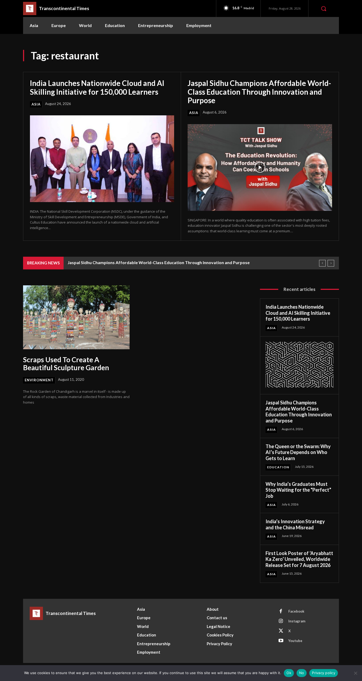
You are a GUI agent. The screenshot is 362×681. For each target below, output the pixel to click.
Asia (36, 104)
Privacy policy (323, 673)
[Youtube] (281, 641)
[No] (355, 673)
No (301, 673)
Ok (288, 673)
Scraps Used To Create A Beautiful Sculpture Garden (66, 363)
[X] (281, 631)
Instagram (296, 621)
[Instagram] (281, 621)
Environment (39, 380)
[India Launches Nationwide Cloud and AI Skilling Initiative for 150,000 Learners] (102, 158)
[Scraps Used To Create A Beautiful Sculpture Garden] (76, 317)
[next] (331, 263)
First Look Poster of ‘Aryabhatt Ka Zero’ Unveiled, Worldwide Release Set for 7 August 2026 (299, 559)
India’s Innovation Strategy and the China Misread (295, 524)
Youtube (295, 641)
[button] (323, 8)
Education (278, 467)
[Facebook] (281, 611)
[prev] (322, 263)
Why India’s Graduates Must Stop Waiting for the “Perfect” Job (298, 490)
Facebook (296, 611)
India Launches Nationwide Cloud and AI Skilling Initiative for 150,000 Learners (97, 87)
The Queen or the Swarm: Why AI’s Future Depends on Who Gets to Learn (298, 452)
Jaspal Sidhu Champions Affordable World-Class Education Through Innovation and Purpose (259, 91)
